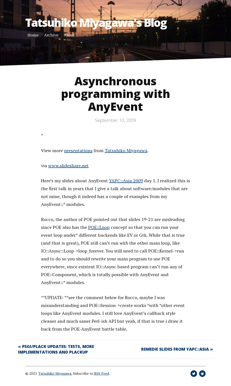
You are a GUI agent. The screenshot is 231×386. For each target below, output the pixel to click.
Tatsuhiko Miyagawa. (55, 373)
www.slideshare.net (68, 166)
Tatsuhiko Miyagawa (126, 150)
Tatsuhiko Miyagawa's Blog (95, 22)
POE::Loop (99, 227)
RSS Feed (101, 373)
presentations (78, 150)
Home (33, 35)
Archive (51, 35)
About (69, 35)
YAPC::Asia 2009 (126, 181)
